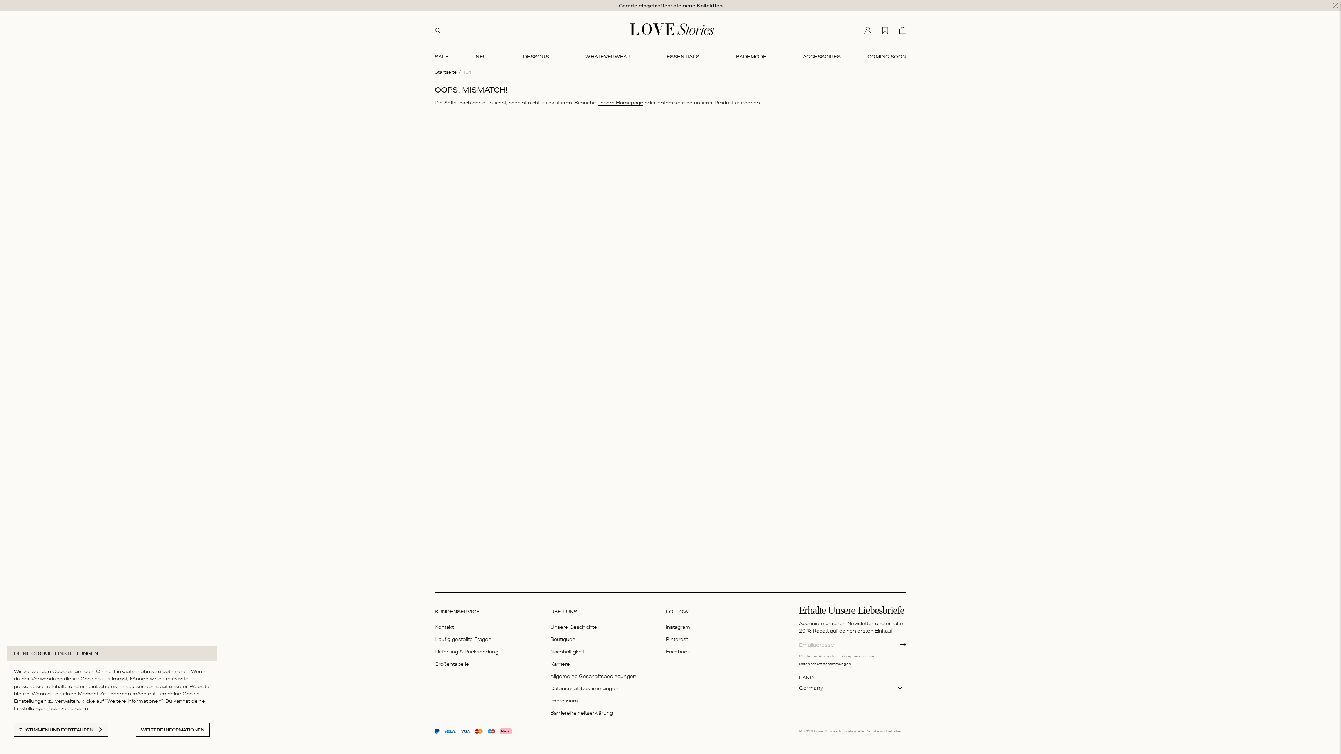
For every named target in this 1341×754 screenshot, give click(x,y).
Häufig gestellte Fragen (463, 639)
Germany (811, 688)
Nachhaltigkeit (567, 652)
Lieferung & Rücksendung (466, 652)
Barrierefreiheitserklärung (581, 713)
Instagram (678, 627)
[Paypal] (437, 731)
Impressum (564, 700)
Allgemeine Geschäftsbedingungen (593, 676)
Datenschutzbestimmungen (584, 688)
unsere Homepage (620, 102)
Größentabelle (452, 664)
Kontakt (444, 627)
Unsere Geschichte (573, 627)
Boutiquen (563, 639)
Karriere (560, 664)
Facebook (678, 652)
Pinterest (677, 639)
